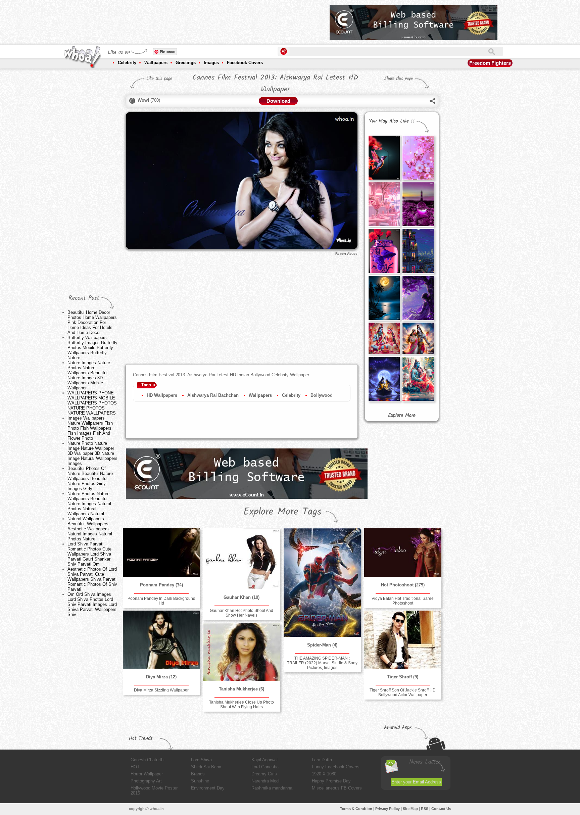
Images (211, 62)
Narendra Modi (265, 780)
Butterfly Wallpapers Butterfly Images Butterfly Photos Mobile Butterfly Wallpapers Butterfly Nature (92, 347)
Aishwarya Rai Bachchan (213, 395)
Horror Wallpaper (147, 773)
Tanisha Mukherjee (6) (241, 688)
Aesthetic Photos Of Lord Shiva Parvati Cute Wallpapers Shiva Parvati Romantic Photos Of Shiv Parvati (92, 579)
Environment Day (208, 787)
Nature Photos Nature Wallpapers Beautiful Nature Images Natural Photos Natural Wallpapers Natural (89, 503)
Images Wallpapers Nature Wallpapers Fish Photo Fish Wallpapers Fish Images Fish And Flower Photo (90, 428)
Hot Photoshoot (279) (403, 584)
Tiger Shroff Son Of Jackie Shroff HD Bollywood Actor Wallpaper (403, 692)
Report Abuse (346, 253)
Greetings (186, 62)
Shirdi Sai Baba (206, 766)
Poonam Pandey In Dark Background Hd (161, 601)
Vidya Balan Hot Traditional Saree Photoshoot (403, 601)
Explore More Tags (282, 512)
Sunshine (200, 780)
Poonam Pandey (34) (161, 584)
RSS (424, 809)
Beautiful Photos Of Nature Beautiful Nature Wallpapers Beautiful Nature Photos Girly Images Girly (90, 478)
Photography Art (146, 780)
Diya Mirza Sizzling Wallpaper (161, 690)
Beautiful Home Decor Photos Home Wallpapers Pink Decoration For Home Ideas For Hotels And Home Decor (92, 322)
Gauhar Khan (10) (241, 597)
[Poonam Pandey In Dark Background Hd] (161, 552)
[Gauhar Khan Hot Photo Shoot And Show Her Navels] (241, 558)
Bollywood (321, 395)
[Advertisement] (202, 20)
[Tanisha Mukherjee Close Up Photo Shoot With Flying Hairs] (241, 651)
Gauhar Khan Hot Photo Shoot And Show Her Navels (241, 613)
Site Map (410, 809)
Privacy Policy (387, 809)
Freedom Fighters (490, 63)
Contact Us (441, 809)
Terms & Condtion (356, 809)
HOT (135, 766)
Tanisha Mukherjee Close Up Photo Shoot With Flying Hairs (241, 704)
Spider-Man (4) (322, 645)
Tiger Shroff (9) (402, 676)
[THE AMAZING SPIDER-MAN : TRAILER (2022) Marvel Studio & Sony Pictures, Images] (322, 582)
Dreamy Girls (264, 773)
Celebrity (127, 62)
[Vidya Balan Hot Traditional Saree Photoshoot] (402, 552)
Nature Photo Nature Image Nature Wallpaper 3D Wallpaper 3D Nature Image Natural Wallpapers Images (92, 453)
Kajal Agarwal (264, 759)
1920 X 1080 (324, 773)
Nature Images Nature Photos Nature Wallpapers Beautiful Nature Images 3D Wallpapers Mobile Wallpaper (88, 375)
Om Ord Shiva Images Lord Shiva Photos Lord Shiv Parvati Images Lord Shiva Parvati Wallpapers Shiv (92, 604)
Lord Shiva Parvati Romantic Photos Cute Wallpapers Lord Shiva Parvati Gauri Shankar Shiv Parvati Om (89, 554)
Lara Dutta (322, 759)
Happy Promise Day (331, 780)
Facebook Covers (245, 62)
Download (278, 101)
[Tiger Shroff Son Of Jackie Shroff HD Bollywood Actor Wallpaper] (402, 639)
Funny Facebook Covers (335, 766)
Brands (198, 773)
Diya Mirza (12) (161, 676)
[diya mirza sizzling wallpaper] (161, 639)
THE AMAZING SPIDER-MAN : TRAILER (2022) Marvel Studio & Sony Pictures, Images (322, 663)
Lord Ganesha (265, 766)
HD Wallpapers (162, 395)
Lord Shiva (201, 759)
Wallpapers (155, 62)
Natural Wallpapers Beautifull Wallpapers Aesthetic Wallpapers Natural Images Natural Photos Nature (89, 528)
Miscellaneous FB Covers (337, 787)
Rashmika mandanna (271, 787)
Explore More (402, 416)
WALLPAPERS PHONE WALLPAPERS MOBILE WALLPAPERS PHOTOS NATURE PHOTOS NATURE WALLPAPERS (92, 403)
